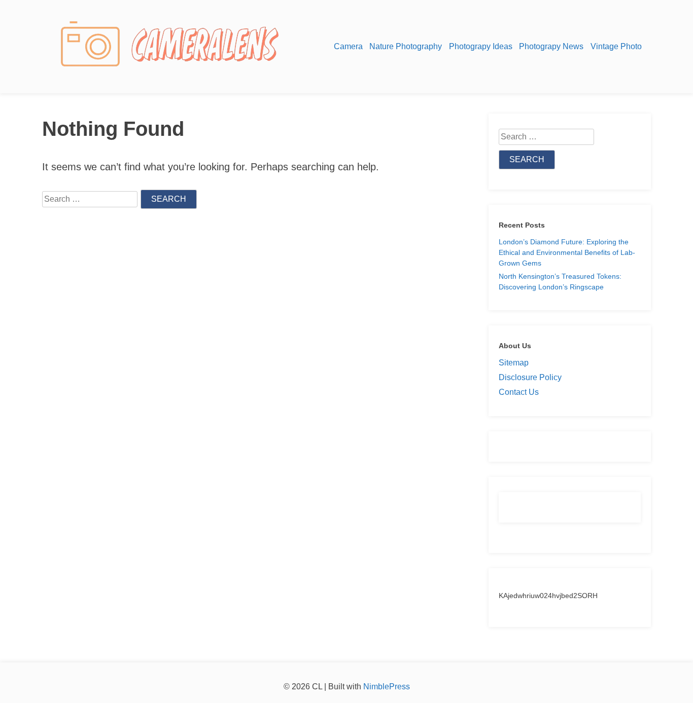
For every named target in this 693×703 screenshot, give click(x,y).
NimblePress (385, 686)
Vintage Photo (616, 46)
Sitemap (514, 362)
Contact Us (519, 392)
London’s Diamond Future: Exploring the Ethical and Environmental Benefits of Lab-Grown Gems (567, 252)
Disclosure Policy (530, 377)
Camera (348, 46)
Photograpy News (551, 46)
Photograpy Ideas (480, 46)
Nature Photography (405, 46)
